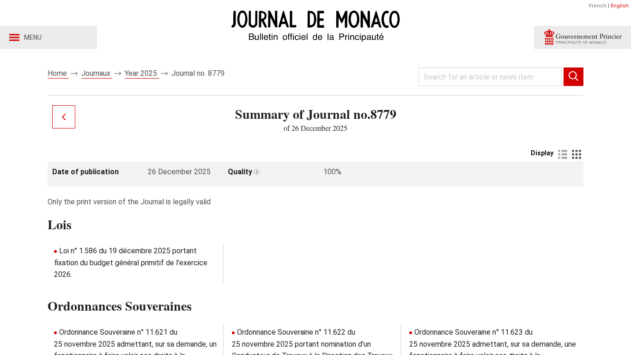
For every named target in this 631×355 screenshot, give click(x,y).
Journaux (96, 73)
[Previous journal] (63, 117)
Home (58, 73)
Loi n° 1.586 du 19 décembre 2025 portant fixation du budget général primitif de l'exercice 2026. (130, 262)
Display (542, 153)
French (598, 6)
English (620, 6)
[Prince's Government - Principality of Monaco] (582, 37)
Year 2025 (142, 73)
